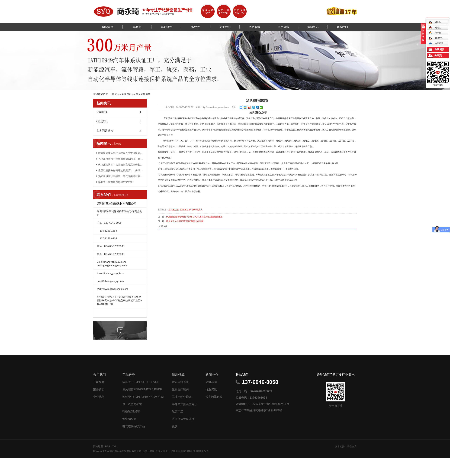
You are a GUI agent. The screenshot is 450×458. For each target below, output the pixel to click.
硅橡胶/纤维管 (131, 411)
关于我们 (225, 26)
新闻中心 (211, 374)
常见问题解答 (143, 94)
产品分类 (128, 374)
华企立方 (352, 446)
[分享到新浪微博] (249, 107)
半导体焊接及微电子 (184, 404)
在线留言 (439, 49)
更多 (175, 426)
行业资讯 (102, 121)
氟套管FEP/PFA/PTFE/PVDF (140, 382)
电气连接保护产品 (133, 426)
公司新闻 (102, 112)
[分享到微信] (261, 107)
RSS (107, 446)
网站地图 (98, 446)
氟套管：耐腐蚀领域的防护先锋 (115, 182)
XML (114, 446)
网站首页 (107, 26)
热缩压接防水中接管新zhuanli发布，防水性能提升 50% (121, 158)
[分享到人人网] (257, 107)
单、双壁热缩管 (132, 404)
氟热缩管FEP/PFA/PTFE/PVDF (142, 389)
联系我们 (342, 26)
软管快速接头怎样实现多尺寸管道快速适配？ (121, 152)
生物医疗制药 (180, 389)
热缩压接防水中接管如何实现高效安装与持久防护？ (121, 164)
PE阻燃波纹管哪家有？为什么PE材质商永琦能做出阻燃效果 (194, 217)
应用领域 (283, 26)
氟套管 (137, 26)
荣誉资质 (98, 389)
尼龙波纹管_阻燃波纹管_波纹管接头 (185, 209)
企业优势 (98, 396)
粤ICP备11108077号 (198, 451)
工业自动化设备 (182, 396)
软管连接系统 (180, 382)
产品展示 (254, 26)
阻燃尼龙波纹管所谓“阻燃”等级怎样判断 (185, 221)
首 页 (114, 94)
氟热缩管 (166, 26)
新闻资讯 (313, 26)
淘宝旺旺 (439, 43)
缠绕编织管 (129, 418)
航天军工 (177, 411)
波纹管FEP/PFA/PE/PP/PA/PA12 (143, 396)
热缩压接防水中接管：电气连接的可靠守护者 (121, 176)
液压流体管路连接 (183, 418)
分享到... (439, 55)
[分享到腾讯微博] (253, 107)
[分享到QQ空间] (245, 107)
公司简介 (98, 382)
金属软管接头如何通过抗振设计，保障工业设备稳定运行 (121, 170)
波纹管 (195, 26)
